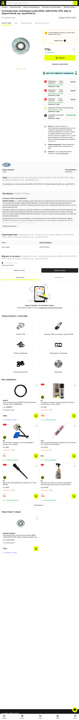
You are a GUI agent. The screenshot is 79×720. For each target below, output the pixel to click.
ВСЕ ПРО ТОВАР (6, 23)
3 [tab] (22, 69)
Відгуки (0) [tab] (20, 277)
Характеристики (26, 23)
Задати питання (19, 270)
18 (13, 490)
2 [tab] (19, 69)
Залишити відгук (59, 270)
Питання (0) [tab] (58, 277)
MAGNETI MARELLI (70, 7)
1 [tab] (17, 69)
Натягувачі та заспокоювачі (51, 7)
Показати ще (38, 505)
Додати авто (58, 40)
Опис (16, 23)
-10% (42, 384)
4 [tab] (24, 69)
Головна (4, 7)
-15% (5, 424)
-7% (42, 464)
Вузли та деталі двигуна (31, 7)
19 (51, 410)
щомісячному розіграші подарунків (50, 308)
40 (13, 450)
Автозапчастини (15, 7)
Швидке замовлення (60, 64)
